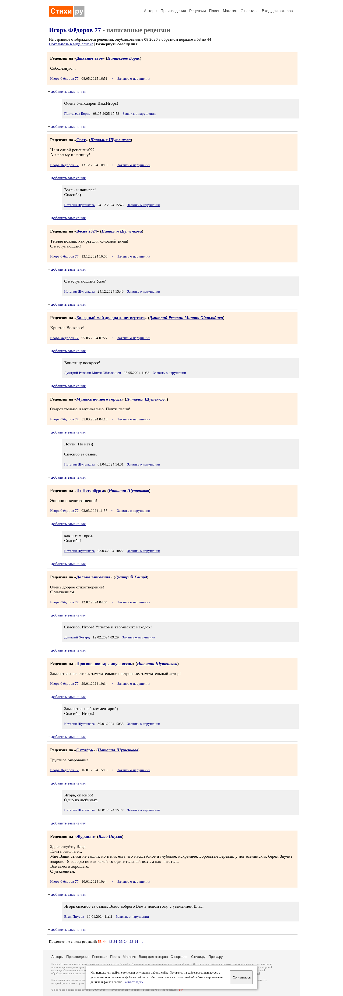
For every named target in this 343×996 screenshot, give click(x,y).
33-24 (123, 941)
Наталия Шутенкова (110, 139)
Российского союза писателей (160, 990)
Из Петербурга (90, 490)
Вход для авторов (277, 11)
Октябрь (84, 750)
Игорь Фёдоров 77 (75, 30)
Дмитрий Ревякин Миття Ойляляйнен (186, 317)
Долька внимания (93, 577)
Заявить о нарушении (133, 78)
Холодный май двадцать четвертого (110, 317)
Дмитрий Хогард (131, 577)
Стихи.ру (198, 957)
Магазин (230, 11)
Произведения (173, 11)
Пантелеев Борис (123, 58)
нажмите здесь (133, 982)
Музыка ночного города (99, 399)
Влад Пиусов (110, 836)
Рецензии (197, 11)
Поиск (214, 11)
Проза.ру (215, 957)
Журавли (85, 836)
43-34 (112, 941)
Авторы (150, 11)
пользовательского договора (237, 964)
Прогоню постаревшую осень (104, 663)
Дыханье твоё (89, 58)
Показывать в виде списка (71, 44)
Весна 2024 (86, 231)
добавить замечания (68, 91)
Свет (81, 139)
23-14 (134, 941)
